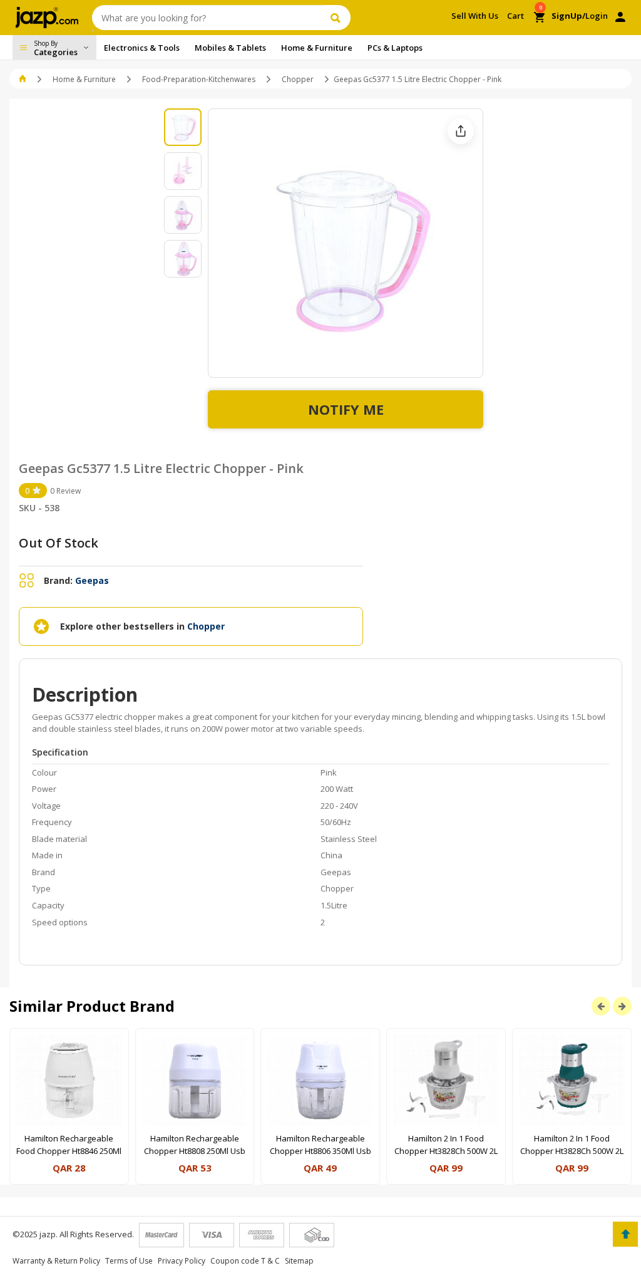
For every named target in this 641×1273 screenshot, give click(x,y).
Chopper (298, 79)
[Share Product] (461, 131)
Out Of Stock (58, 542)
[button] (23, 79)
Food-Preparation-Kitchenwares (198, 79)
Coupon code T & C (245, 1260)
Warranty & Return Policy (56, 1260)
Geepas (92, 580)
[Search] (337, 17)
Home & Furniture (84, 79)
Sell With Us (474, 15)
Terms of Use (129, 1260)
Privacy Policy (181, 1260)
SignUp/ (568, 15)
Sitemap (299, 1260)
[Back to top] (625, 1234)
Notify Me (346, 409)
